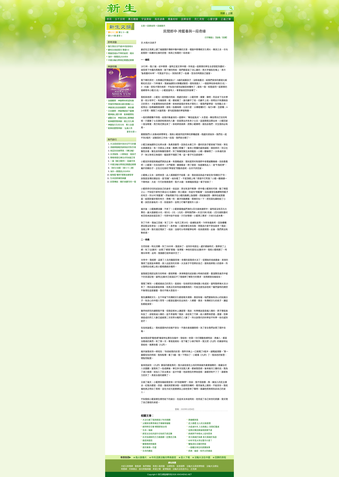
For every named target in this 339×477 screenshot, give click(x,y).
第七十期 (112, 36)
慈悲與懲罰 (147, 440)
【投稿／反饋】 (221, 37)
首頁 (109, 19)
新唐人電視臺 (159, 466)
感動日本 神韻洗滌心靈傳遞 (121, 118)
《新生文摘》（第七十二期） (122, 168)
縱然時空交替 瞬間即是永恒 (154, 427)
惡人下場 (185, 457)
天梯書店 (133, 469)
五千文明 (120, 19)
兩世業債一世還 (149, 447)
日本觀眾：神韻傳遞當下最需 (121, 111)
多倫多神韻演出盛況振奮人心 (121, 104)
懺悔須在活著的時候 (197, 444)
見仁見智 (199, 19)
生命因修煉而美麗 (118, 178)
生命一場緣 (147, 430)
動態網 (138, 466)
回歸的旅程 (220, 457)
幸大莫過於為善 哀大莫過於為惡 (202, 437)
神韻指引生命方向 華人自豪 (121, 125)
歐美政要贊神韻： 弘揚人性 (120, 128)
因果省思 (186, 19)
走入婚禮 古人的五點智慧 (199, 423)
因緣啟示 (161, 26)
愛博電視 (167, 469)
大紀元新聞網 (127, 466)
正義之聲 (226, 19)
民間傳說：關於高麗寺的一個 (123, 182)
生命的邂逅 (147, 451)
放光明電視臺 (145, 469)
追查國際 (181, 466)
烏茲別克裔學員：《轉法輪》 (122, 151)
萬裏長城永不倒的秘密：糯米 (121, 53)
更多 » (119, 36)
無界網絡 (147, 466)
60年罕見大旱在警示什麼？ (200, 440)
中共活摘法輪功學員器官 (163, 457)
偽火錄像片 (141, 457)
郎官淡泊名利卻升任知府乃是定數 (157, 433)
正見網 (194, 469)
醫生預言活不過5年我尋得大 (120, 46)
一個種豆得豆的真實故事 (199, 447)
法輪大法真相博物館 (195, 466)
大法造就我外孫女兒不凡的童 (123, 144)
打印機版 (209, 37)
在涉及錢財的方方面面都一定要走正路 (159, 437)
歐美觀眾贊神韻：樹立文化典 (121, 121)
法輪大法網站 (212, 466)
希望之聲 (157, 469)
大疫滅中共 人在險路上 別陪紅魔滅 (203, 427)
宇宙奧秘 (146, 19)
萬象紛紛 (173, 19)
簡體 (222, 13)
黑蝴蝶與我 (193, 420)
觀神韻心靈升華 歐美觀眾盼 (121, 114)
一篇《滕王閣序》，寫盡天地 (122, 161)
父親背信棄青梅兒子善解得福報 (156, 423)
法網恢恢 (171, 466)
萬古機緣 (133, 19)
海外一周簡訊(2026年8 (118, 57)
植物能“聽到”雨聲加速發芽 (121, 175)
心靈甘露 (213, 19)
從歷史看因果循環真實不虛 (200, 430)
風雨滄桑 (160, 19)
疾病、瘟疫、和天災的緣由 (200, 451)
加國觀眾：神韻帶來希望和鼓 (121, 100)
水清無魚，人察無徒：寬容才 (123, 154)
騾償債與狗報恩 (149, 444)
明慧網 (124, 469)
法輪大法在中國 (202, 457)
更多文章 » (131, 132)
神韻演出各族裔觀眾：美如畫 (121, 107)
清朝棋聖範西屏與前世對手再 (123, 147)
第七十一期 (123, 32)
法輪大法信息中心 (181, 469)
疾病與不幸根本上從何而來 (200, 433)
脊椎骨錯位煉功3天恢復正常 (122, 157)
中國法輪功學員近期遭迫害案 (121, 60)
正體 (230, 13)
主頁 (143, 26)
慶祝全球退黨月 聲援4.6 (118, 50)
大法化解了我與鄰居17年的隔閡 (156, 420)
